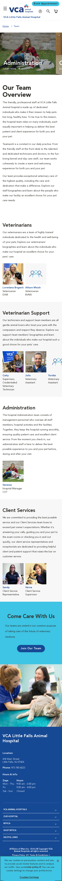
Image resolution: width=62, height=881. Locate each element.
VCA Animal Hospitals (15, 810)
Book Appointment (46, 3)
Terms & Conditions (39, 855)
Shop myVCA (9, 830)
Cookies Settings (29, 877)
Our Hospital (10, 817)
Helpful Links (10, 837)
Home (6, 26)
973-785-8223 (18, 768)
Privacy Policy (20, 855)
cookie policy (32, 867)
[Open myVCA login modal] (41, 11)
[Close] (58, 861)
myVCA (6, 824)
